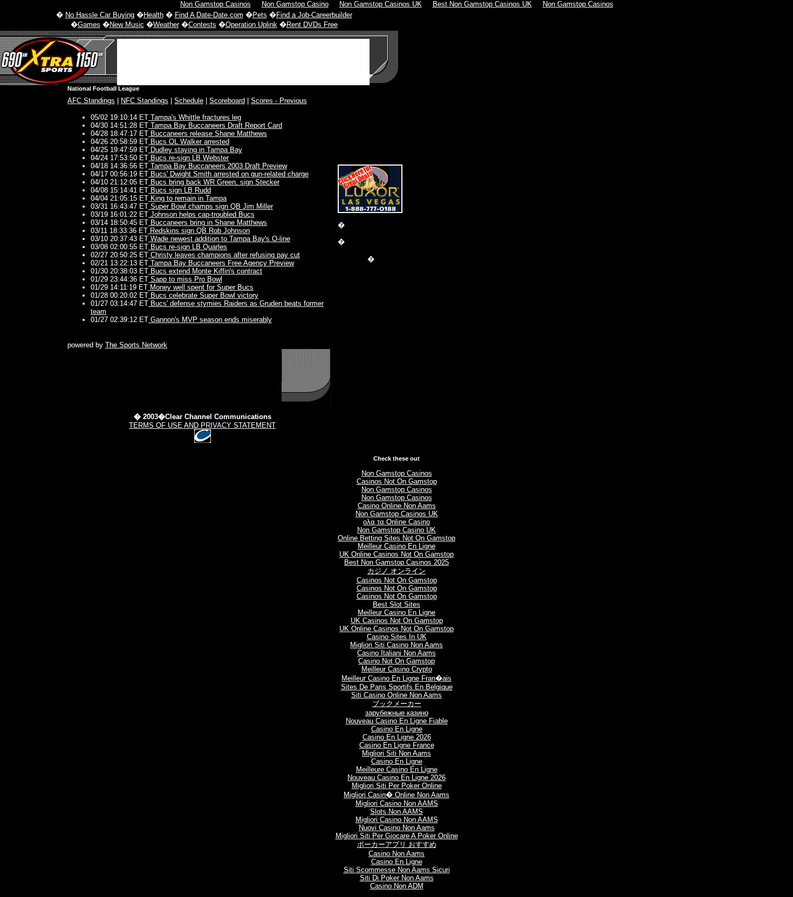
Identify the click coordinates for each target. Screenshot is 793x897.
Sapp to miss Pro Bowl (185, 279)
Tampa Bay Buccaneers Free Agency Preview (221, 263)
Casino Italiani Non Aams (396, 653)
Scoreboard (227, 101)
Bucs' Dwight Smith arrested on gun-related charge (228, 174)
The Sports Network (136, 345)
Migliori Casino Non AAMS (397, 803)
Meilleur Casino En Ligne (396, 546)
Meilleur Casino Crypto (396, 669)
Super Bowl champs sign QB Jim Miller (210, 206)
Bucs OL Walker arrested (188, 142)
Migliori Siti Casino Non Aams (396, 645)
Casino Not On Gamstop (396, 661)
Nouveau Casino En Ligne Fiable (397, 721)
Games (89, 24)
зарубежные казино (396, 713)
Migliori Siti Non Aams (396, 753)
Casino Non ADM (396, 886)
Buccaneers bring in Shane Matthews (207, 222)
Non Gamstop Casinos (396, 473)
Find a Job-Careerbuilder (314, 15)
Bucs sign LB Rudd (179, 190)
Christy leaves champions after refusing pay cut (224, 255)
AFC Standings (91, 101)
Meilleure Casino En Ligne (396, 769)
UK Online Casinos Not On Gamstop (396, 554)
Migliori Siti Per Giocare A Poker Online (397, 836)
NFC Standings (144, 101)
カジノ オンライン (396, 571)
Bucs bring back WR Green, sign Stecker (213, 182)
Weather (166, 24)
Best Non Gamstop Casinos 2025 (396, 562)
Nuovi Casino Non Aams (397, 828)
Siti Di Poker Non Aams (397, 878)
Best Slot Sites (396, 604)
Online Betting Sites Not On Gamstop (396, 538)
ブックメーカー (396, 704)
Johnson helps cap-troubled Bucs (201, 214)
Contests (202, 24)
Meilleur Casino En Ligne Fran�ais (396, 678)
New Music (127, 24)
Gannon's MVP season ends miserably (210, 320)
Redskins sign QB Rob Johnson (199, 231)
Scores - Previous (279, 101)
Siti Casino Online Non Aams (396, 695)
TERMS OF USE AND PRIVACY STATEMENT (202, 425)
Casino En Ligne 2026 (397, 737)
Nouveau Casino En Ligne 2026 (396, 777)
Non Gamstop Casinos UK (397, 514)
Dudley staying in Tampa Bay (195, 150)
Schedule (188, 101)
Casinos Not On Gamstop (397, 481)
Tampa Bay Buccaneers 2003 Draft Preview (217, 166)
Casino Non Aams (396, 854)
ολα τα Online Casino (396, 522)
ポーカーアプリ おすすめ (396, 844)
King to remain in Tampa (187, 198)
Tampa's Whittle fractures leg (194, 117)
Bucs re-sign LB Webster (188, 158)
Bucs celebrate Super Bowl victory (203, 295)
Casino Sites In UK (397, 637)
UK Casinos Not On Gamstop (397, 621)
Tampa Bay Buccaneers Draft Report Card (215, 125)
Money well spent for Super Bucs (201, 287)
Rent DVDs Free (312, 24)
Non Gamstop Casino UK (396, 530)
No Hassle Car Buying (99, 15)
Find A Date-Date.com (209, 15)
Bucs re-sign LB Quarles (187, 247)
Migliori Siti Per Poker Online (397, 786)
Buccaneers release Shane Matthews (207, 133)
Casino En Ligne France (396, 745)
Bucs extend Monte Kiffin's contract (205, 271)
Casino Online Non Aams (397, 506)
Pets (259, 15)
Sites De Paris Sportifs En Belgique (397, 687)
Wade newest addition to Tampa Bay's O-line (219, 239)
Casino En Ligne (396, 729)
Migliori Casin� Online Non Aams (396, 795)
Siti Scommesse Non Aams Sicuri (397, 870)
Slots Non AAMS (396, 811)
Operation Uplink (251, 24)
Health (153, 15)
